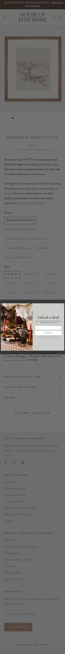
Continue (48, 333)
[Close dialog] (62, 305)
